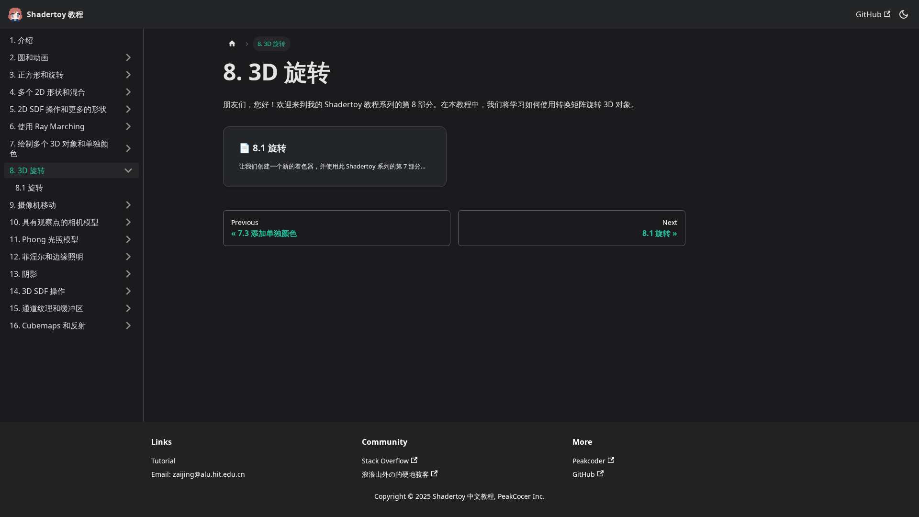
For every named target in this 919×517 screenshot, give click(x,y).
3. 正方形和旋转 (37, 74)
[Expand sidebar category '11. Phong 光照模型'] (128, 239)
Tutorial (163, 460)
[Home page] (232, 43)
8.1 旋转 (29, 187)
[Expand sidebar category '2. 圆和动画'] (128, 57)
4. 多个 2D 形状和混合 (47, 92)
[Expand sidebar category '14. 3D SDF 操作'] (128, 291)
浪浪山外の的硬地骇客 (395, 474)
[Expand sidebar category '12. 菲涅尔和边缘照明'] (128, 256)
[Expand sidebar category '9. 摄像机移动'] (128, 205)
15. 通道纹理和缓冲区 (46, 308)
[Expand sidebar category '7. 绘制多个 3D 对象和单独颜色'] (128, 148)
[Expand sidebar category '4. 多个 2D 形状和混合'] (128, 92)
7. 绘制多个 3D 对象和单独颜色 (59, 148)
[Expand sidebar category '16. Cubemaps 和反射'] (128, 325)
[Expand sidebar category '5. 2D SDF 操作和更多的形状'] (128, 109)
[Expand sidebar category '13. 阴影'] (128, 273)
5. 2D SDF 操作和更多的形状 (58, 109)
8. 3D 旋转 (27, 170)
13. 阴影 (23, 274)
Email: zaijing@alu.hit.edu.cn (198, 474)
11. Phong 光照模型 (44, 239)
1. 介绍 (21, 40)
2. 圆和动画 (29, 57)
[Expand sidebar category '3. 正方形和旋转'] (128, 74)
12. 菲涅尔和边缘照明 (46, 256)
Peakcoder (588, 460)
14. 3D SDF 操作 (37, 291)
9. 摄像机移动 (33, 205)
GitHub (869, 14)
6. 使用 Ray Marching (47, 126)
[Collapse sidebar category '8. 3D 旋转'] (128, 170)
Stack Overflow (385, 460)
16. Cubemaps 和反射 (48, 325)
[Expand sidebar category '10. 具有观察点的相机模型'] (128, 222)
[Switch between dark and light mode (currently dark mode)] (903, 14)
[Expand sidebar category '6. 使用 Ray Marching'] (128, 126)
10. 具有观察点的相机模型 (54, 222)
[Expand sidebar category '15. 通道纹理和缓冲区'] (128, 308)
